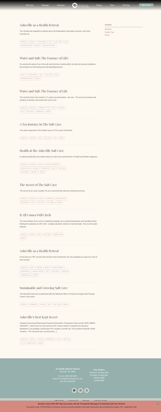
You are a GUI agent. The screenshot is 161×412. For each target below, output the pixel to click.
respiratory (45, 168)
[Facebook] (74, 390)
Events (99, 5)
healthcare (42, 41)
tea (55, 138)
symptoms (39, 111)
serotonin (24, 172)
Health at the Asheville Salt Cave (42, 151)
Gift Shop (126, 5)
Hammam (61, 5)
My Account (146, 5)
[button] (158, 404)
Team (112, 5)
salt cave (58, 41)
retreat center (37, 271)
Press (107, 35)
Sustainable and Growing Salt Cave (44, 288)
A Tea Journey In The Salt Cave (40, 124)
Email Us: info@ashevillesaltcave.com (67, 379)
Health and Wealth (52, 164)
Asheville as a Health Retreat (39, 25)
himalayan (50, 198)
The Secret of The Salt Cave (38, 185)
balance (33, 107)
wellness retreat (49, 45)
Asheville (24, 41)
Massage (45, 5)
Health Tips (109, 32)
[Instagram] (80, 390)
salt (50, 41)
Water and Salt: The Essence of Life (44, 91)
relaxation (24, 202)
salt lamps (50, 202)
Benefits (108, 29)
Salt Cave (30, 5)
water (37, 45)
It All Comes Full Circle (35, 215)
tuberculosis (58, 234)
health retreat (58, 267)
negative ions (25, 168)
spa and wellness (26, 45)
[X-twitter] (86, 390)
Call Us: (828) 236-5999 (67, 376)
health (32, 41)
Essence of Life (44, 107)
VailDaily (34, 172)
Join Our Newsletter (67, 381)
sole (66, 41)
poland (35, 168)
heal (54, 107)
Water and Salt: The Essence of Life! (44, 58)
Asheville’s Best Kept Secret (39, 317)
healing (61, 107)
